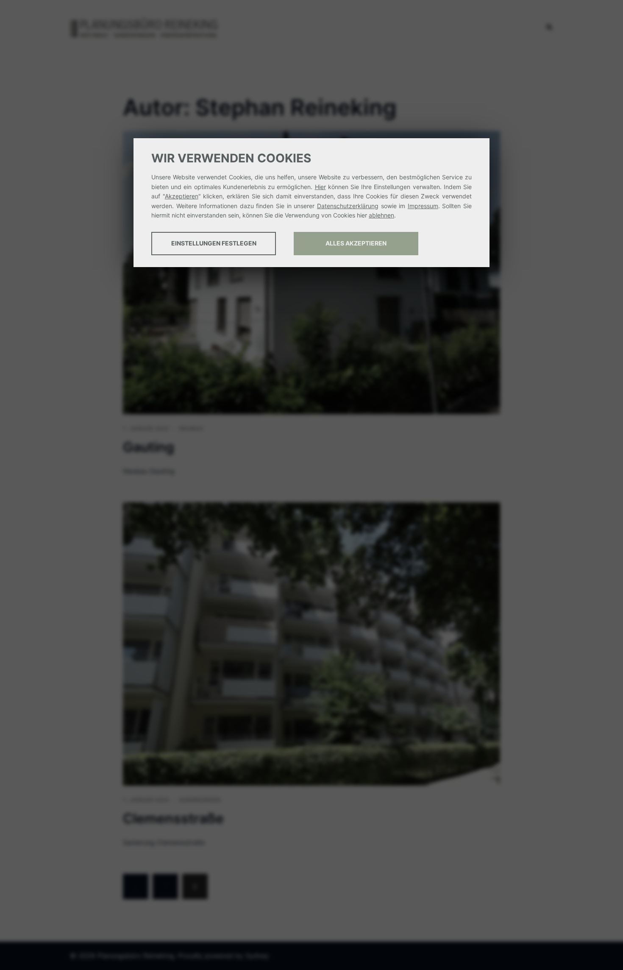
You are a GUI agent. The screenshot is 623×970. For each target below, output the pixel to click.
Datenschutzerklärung (347, 205)
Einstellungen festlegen (213, 243)
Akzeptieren (181, 196)
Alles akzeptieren (356, 243)
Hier (320, 186)
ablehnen (381, 215)
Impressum (423, 205)
